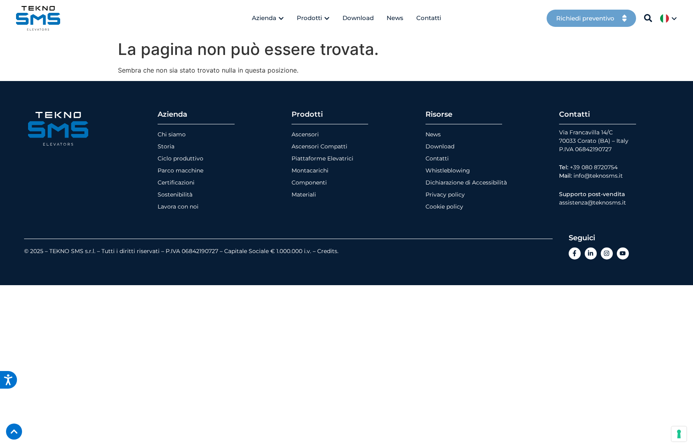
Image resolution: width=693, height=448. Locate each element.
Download (440, 146)
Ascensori (305, 134)
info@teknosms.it (598, 175)
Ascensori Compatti (319, 146)
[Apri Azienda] (281, 18)
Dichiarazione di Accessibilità (466, 182)
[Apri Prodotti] (327, 18)
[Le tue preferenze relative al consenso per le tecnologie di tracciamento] (679, 434)
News (433, 134)
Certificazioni (176, 182)
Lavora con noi (178, 206)
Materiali (304, 194)
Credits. (327, 251)
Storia (166, 146)
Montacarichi (310, 170)
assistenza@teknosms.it (592, 202)
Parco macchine (180, 170)
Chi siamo (172, 134)
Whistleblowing (448, 170)
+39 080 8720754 (594, 167)
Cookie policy (444, 206)
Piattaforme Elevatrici (322, 158)
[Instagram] (607, 253)
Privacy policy (445, 194)
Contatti (437, 158)
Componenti (309, 182)
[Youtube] (623, 253)
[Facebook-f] (575, 253)
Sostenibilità (175, 194)
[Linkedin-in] (591, 253)
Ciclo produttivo (180, 158)
